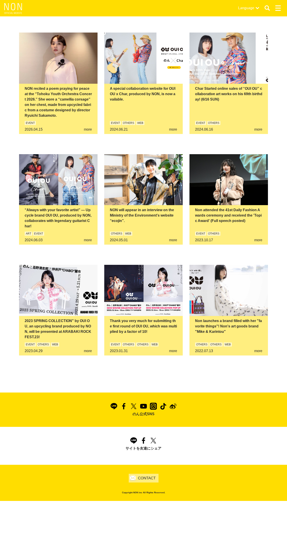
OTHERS (128, 123)
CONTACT (147, 478)
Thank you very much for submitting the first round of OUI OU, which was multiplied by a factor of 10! (143, 326)
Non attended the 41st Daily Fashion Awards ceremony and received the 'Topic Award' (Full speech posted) (228, 215)
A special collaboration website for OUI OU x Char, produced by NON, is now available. (142, 94)
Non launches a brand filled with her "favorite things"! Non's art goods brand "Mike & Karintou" (228, 326)
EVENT (30, 123)
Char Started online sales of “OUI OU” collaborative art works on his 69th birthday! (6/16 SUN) (228, 94)
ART (28, 233)
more (88, 129)
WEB (140, 123)
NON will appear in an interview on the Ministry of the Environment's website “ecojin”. (142, 215)
